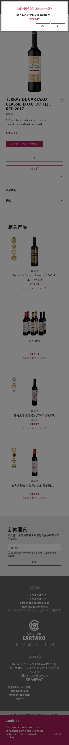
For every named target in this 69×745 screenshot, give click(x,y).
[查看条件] (34, 19)
